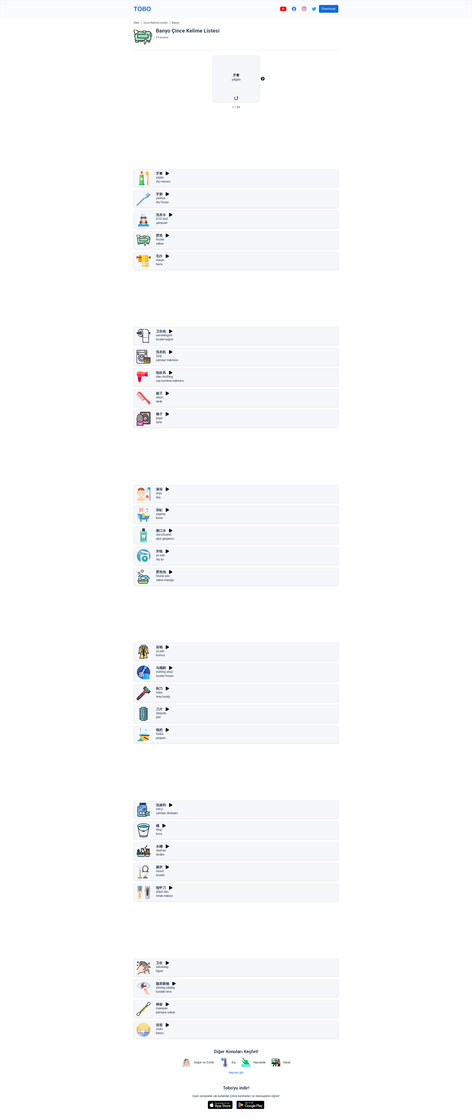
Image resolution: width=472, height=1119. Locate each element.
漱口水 (161, 530)
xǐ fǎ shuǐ (162, 219)
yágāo (160, 177)
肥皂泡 (161, 572)
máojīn (160, 260)
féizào (160, 239)
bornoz (160, 655)
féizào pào (163, 576)
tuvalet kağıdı (164, 339)
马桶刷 (161, 668)
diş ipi (160, 559)
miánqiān (162, 1008)
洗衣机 (161, 352)
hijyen (159, 971)
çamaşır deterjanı (167, 813)
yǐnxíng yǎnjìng (165, 987)
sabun (160, 243)
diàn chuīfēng (164, 376)
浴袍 (159, 647)
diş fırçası (162, 202)
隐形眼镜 (162, 983)
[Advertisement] (236, 140)
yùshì (159, 1029)
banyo (160, 1033)
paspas (161, 738)
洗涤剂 (161, 805)
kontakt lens (164, 991)
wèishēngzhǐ (164, 335)
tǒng (159, 829)
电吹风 (161, 373)
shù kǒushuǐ (163, 534)
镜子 (159, 414)
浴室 (159, 1025)
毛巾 (159, 256)
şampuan (161, 223)
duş (158, 497)
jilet (158, 717)
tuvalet (160, 875)
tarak (159, 401)
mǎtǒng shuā (164, 672)
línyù (159, 493)
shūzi (159, 397)
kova (159, 834)
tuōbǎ (159, 734)
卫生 (159, 963)
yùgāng (160, 514)
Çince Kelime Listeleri (155, 22)
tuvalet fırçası (164, 676)
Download (328, 8)
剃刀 (159, 688)
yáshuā (160, 198)
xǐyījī (159, 356)
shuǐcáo (161, 850)
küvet (159, 518)
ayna (159, 422)
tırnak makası (164, 896)
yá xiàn (160, 555)
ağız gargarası (165, 538)
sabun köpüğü (165, 580)
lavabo (160, 854)
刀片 (159, 709)
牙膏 (159, 173)
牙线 (159, 551)
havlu (159, 264)
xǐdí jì (159, 809)
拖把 (159, 730)
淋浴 (159, 489)
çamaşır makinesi (167, 360)
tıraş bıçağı (163, 696)
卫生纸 (161, 331)
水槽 (159, 846)
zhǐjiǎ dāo (162, 892)
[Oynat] (167, 173)
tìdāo (159, 692)
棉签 (159, 1004)
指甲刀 (161, 888)
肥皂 (159, 235)
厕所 (159, 867)
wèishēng (162, 967)
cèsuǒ (160, 871)
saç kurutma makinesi (170, 380)
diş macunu (163, 181)
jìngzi (159, 418)
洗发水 (161, 215)
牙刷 (159, 194)
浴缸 (159, 510)
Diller (136, 22)
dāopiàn (161, 713)
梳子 (159, 393)
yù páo (160, 651)
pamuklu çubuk (165, 1012)
